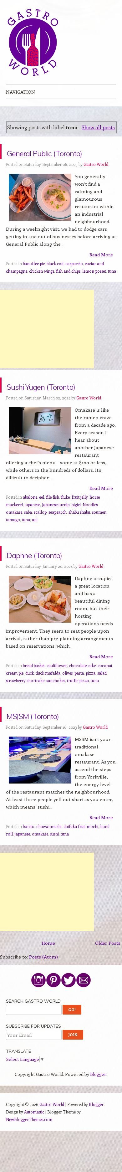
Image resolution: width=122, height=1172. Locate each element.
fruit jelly (80, 527)
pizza (90, 703)
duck (29, 703)
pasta (79, 703)
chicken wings (41, 286)
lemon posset (94, 286)
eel (41, 527)
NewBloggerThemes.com (29, 1149)
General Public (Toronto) (45, 159)
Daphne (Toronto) (55, 583)
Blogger (98, 1104)
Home (48, 973)
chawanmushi (49, 856)
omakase (14, 542)
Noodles (90, 534)
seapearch (57, 542)
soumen (99, 542)
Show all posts (98, 127)
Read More (101, 269)
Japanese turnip (55, 534)
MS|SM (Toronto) (53, 744)
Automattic (34, 1141)
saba (28, 542)
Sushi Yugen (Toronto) (40, 407)
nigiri (76, 534)
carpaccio (74, 278)
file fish (52, 527)
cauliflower (57, 695)
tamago (13, 549)
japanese (32, 534)
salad (102, 703)
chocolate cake (82, 695)
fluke (65, 527)
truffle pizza (78, 710)
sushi (54, 863)
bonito (28, 856)
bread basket (34, 695)
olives (67, 703)
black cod (55, 278)
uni (35, 549)
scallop (40, 542)
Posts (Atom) (43, 987)
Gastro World (96, 179)
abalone (30, 527)
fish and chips (68, 286)
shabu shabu (79, 542)
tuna (112, 286)
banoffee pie (34, 278)
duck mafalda (48, 703)
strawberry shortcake (25, 710)
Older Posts (107, 973)
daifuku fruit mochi (81, 856)
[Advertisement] (47, 344)
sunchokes (55, 710)
